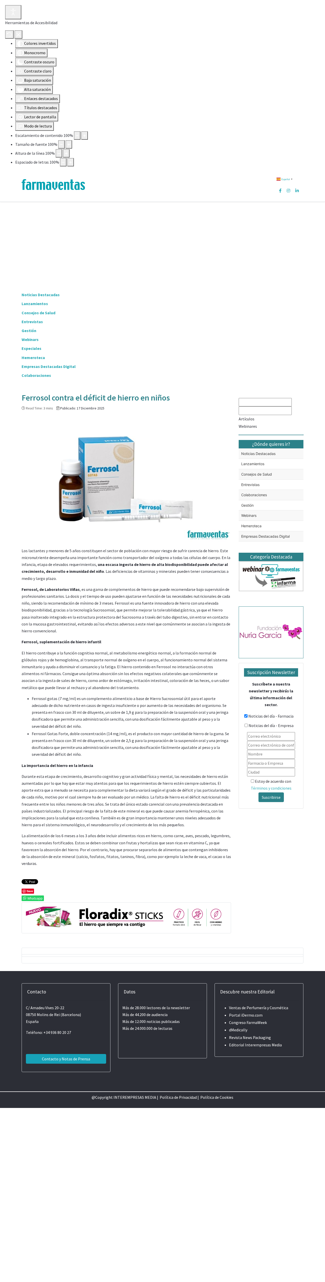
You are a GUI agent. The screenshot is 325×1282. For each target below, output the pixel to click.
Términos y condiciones (271, 788)
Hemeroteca (33, 357)
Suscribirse (271, 797)
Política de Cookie (216, 1097)
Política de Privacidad (178, 1097)
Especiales (31, 348)
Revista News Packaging (250, 1037)
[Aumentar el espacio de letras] (70, 162)
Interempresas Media (263, 1044)
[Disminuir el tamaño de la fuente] (61, 144)
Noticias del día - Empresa (271, 725)
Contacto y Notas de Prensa (66, 1058)
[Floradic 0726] (126, 917)
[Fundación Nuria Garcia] (271, 631)
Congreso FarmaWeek (248, 1022)
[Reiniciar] (9, 34)
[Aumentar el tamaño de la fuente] (69, 144)
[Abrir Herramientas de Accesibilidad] (13, 12)
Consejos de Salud (38, 312)
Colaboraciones (36, 375)
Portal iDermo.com (246, 1015)
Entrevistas (32, 321)
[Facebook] (280, 190)
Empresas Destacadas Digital (49, 366)
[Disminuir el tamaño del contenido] (77, 135)
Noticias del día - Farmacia (271, 716)
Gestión (29, 330)
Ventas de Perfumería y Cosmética (258, 1007)
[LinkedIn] (297, 190)
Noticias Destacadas (41, 294)
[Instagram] (288, 190)
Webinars (30, 339)
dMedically (238, 1029)
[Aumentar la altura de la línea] (66, 153)
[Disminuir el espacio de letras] (63, 162)
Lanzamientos (35, 303)
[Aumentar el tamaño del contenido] (84, 135)
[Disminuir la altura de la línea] (59, 153)
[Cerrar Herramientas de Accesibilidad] (18, 34)
